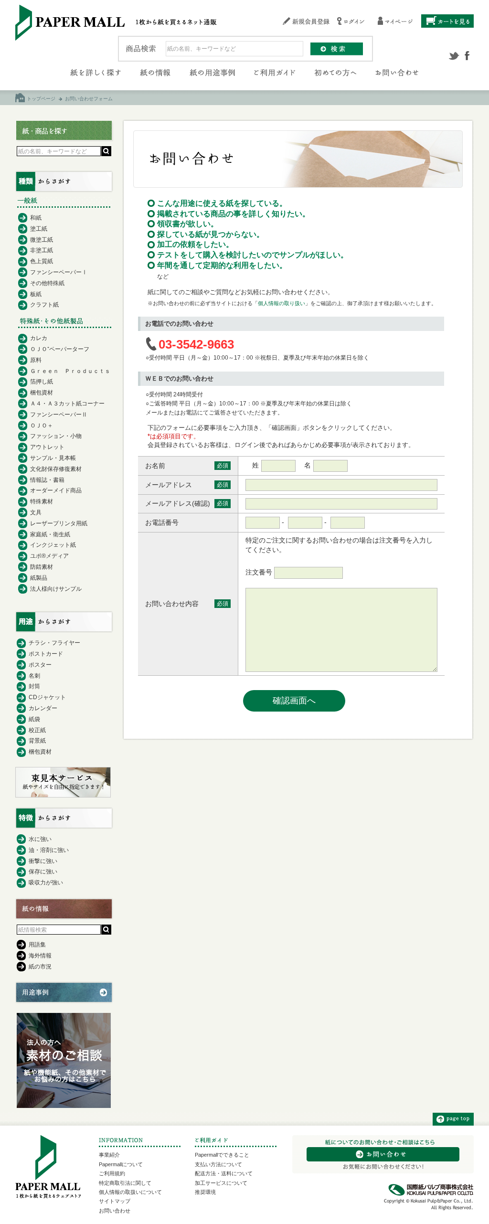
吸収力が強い (46, 882)
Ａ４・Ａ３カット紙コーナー (67, 403)
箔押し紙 (41, 381)
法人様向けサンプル (56, 588)
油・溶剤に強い (49, 850)
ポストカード (46, 653)
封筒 (34, 686)
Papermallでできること (222, 1155)
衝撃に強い (43, 861)
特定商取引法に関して (125, 1183)
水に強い (40, 839)
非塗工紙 (41, 250)
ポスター (40, 664)
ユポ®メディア (49, 556)
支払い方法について (218, 1164)
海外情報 (40, 955)
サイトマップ (114, 1201)
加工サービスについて (221, 1183)
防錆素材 (41, 567)
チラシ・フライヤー (54, 642)
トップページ (41, 98)
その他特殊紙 (47, 283)
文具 (36, 512)
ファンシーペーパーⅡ (58, 414)
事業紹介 (109, 1155)
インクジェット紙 (53, 545)
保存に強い (43, 871)
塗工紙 (38, 228)
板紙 (36, 294)
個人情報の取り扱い (281, 303)
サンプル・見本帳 (53, 458)
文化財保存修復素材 (56, 469)
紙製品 (38, 578)
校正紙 (37, 730)
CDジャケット (47, 697)
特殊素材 (41, 501)
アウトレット (47, 447)
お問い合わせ (114, 1210)
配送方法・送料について (224, 1173)
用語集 (37, 944)
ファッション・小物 (56, 436)
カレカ (38, 338)
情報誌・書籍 (47, 480)
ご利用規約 (112, 1173)
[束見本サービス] (63, 795)
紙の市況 (40, 966)
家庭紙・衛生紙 (50, 534)
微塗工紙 (41, 239)
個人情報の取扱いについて (130, 1192)
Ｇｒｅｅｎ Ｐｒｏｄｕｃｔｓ (70, 371)
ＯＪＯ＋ (41, 425)
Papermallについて (121, 1164)
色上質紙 (41, 261)
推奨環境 (205, 1192)
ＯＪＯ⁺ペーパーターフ (59, 349)
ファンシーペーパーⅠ (58, 272)
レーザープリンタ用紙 (58, 523)
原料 (36, 360)
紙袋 (34, 719)
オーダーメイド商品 (56, 490)
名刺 (34, 675)
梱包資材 (41, 392)
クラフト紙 (44, 304)
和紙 (36, 217)
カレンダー (43, 708)
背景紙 (37, 740)
